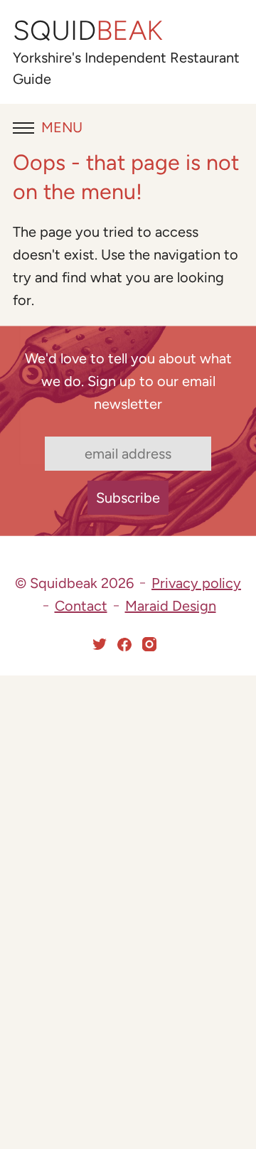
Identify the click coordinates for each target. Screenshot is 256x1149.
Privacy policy (196, 583)
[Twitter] (99, 644)
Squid (88, 30)
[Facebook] (124, 644)
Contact (81, 605)
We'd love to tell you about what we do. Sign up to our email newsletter (128, 381)
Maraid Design (170, 605)
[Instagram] (149, 644)
